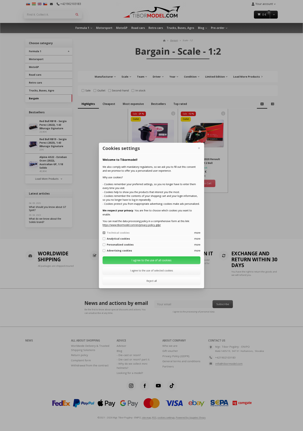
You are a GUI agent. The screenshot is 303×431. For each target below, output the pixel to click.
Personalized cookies (120, 244)
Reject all (151, 280)
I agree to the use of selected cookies (151, 270)
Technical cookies (118, 232)
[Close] (199, 148)
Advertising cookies (119, 250)
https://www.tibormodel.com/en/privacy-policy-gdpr (132, 225)
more (197, 232)
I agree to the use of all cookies (151, 260)
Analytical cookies (118, 238)
